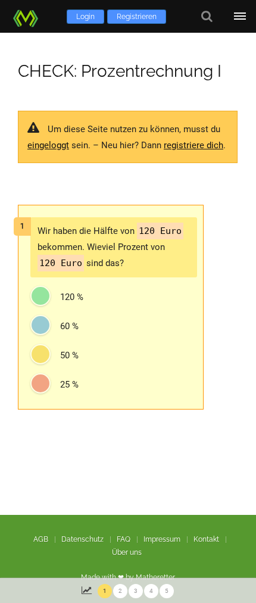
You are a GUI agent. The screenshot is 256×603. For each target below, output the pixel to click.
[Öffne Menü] (239, 16)
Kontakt (206, 539)
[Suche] (207, 16)
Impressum (161, 539)
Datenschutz (82, 539)
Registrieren (137, 17)
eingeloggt (48, 145)
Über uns (127, 552)
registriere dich (193, 145)
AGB (40, 539)
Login (85, 17)
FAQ (123, 539)
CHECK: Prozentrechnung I (119, 71)
